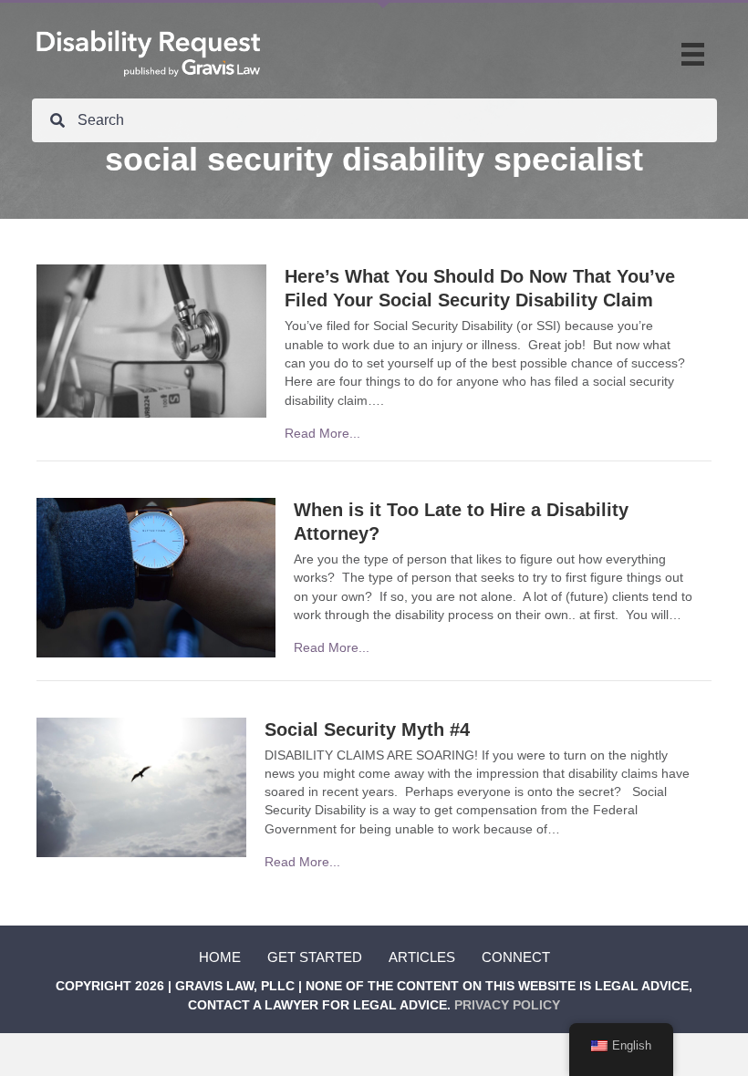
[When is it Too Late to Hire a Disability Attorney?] (155, 576)
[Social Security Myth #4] (141, 786)
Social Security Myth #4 (367, 729)
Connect (516, 957)
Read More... (322, 433)
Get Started (314, 957)
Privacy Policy (507, 1005)
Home (220, 957)
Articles (422, 957)
